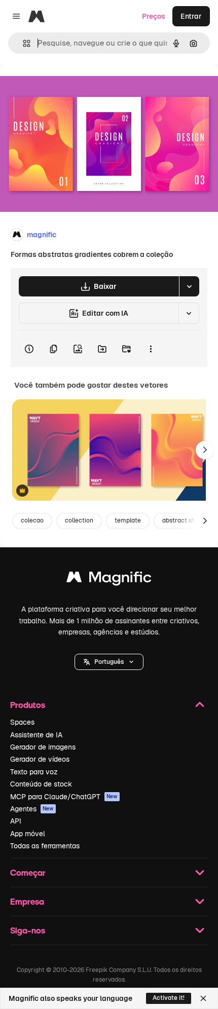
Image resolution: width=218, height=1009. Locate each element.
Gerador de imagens (43, 747)
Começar (28, 872)
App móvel (27, 833)
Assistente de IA (36, 734)
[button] (109, 662)
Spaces (22, 722)
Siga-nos (27, 930)
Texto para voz (34, 771)
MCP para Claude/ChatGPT (64, 796)
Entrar (191, 16)
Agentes (32, 808)
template (128, 520)
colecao (32, 520)
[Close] (203, 998)
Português (109, 662)
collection (79, 520)
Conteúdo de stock (41, 784)
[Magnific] (109, 579)
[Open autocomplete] (23, 43)
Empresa (27, 901)
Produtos (27, 704)
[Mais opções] (150, 349)
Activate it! (169, 998)
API (15, 821)
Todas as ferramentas (45, 845)
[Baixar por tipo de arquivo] (189, 286)
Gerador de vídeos (39, 759)
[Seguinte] (205, 450)
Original (65, 87)
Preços (153, 16)
